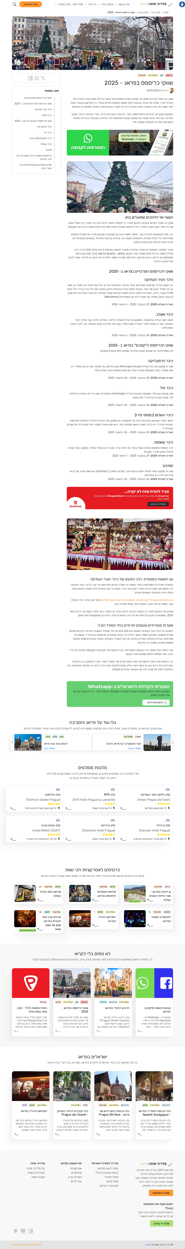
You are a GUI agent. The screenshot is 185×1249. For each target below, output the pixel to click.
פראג (166, 12)
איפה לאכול (111, 1177)
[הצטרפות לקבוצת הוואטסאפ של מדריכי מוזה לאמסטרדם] (120, 694)
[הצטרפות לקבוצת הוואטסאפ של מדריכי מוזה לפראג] (120, 142)
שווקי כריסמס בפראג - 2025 (121, 12)
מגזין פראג (143, 12)
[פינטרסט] (15, 1231)
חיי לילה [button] (92, 4)
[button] (14, 4)
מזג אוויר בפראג (109, 1185)
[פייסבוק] (30, 1231)
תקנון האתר (38, 1177)
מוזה (147, 1244)
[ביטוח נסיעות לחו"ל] (120, 498)
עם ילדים (76, 1181)
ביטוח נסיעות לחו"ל (106, 1172)
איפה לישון (78, 4)
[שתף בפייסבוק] (30, 78)
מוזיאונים (76, 1172)
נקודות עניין (75, 1177)
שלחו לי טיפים (162, 1223)
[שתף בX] (43, 78)
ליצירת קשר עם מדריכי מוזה (26, 1244)
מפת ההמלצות (31, 4)
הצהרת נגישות (36, 1172)
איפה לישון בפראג (108, 1168)
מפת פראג (112, 1181)
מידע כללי (155, 12)
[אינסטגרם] (23, 1231)
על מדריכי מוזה (36, 1168)
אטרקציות (76, 1168)
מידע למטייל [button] (63, 4)
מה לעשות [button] (123, 4)
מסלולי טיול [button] (107, 4)
